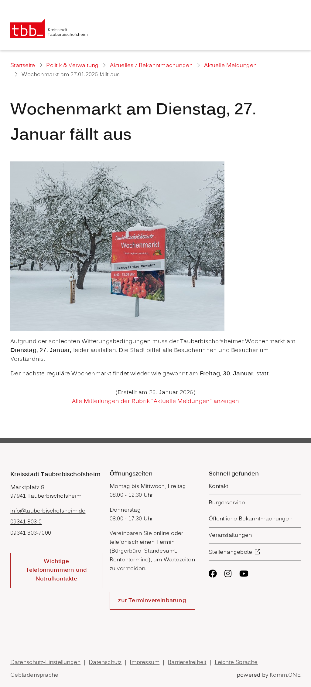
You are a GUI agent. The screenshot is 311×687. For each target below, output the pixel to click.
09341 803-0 (26, 522)
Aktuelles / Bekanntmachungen (151, 66)
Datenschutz (105, 662)
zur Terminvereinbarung (152, 601)
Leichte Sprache (236, 662)
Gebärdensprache (34, 675)
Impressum (144, 662)
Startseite (22, 66)
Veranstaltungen (230, 535)
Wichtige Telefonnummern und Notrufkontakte (56, 570)
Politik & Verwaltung (72, 66)
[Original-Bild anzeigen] (117, 246)
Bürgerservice (227, 503)
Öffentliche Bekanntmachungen (250, 519)
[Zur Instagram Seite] (227, 574)
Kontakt (218, 486)
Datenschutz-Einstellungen (45, 662)
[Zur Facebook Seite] (213, 574)
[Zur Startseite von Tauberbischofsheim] (49, 28)
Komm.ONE (285, 675)
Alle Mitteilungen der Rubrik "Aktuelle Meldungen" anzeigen (155, 401)
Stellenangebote (230, 552)
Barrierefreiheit (187, 662)
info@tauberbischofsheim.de (47, 511)
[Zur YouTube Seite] (243, 574)
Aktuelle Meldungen (230, 66)
